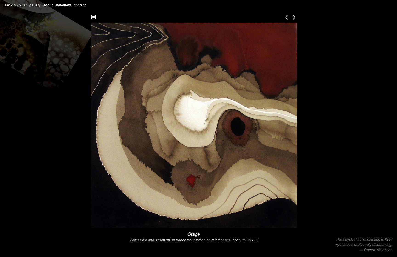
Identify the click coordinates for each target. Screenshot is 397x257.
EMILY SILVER (14, 5)
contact (79, 5)
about (47, 5)
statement (63, 5)
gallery (34, 5)
